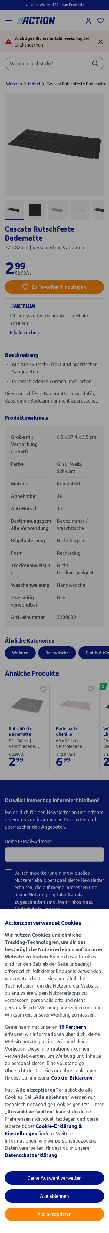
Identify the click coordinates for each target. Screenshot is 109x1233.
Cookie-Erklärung (72, 1077)
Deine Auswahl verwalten (54, 1178)
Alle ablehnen (54, 1196)
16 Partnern (72, 1027)
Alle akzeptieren (54, 1214)
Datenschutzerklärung (31, 1155)
